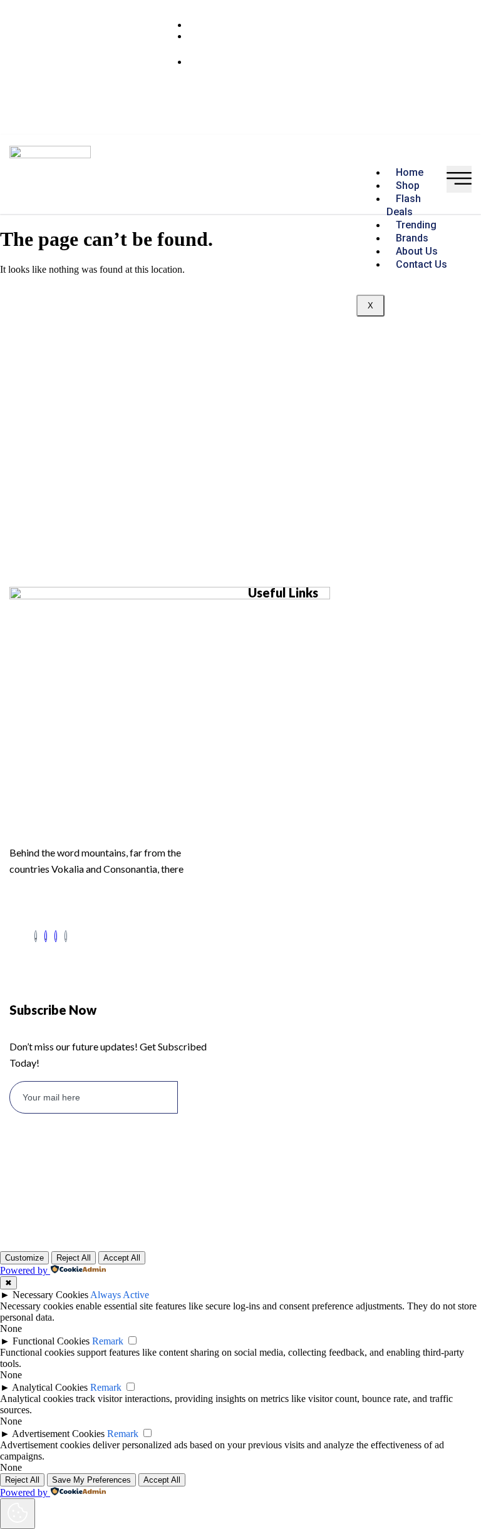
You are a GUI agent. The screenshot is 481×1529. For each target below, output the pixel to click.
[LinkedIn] (45, 936)
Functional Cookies (51, 1341)
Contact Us (421, 264)
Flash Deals (403, 205)
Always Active (119, 1294)
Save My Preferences (91, 1480)
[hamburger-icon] (459, 179)
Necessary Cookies (50, 1294)
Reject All (73, 1257)
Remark (107, 1341)
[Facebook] (35, 936)
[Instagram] (55, 936)
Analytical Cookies (50, 1387)
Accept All (121, 1257)
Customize (24, 1257)
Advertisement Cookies (58, 1433)
